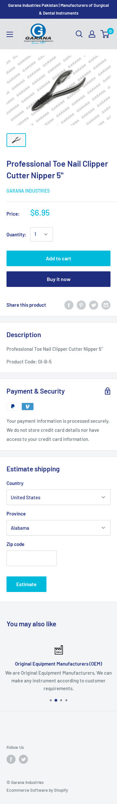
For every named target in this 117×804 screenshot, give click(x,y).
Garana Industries (28, 191)
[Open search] (79, 34)
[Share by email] (105, 305)
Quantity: (16, 234)
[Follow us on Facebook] (11, 759)
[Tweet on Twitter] (93, 305)
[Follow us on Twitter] (23, 759)
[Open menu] (9, 34)
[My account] (92, 34)
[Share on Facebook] (68, 305)
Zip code (15, 544)
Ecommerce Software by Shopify (37, 790)
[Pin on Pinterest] (81, 305)
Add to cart (58, 258)
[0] (105, 34)
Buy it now (59, 279)
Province (16, 513)
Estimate (26, 584)
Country (14, 483)
